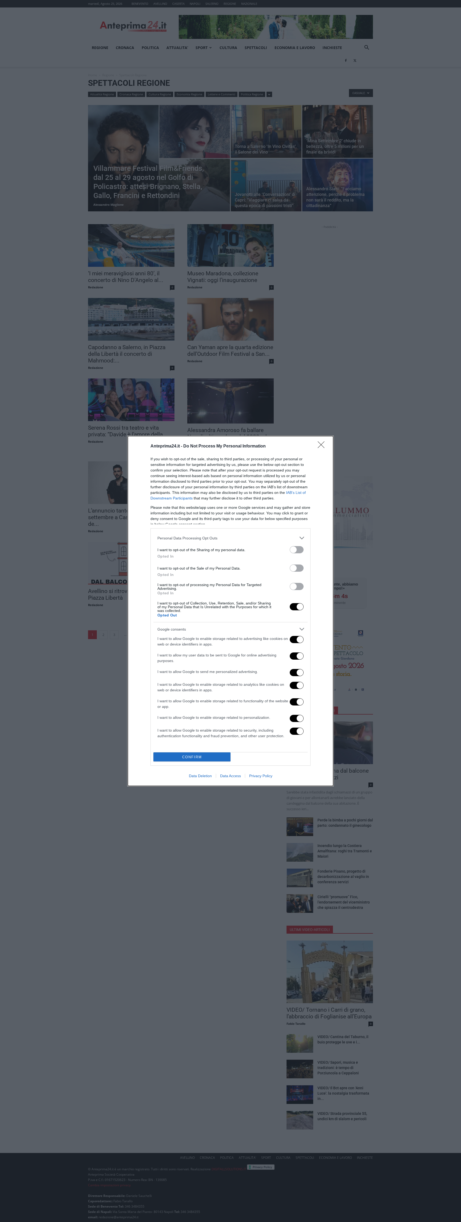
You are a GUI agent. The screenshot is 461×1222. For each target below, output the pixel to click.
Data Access (230, 776)
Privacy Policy (260, 776)
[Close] (323, 446)
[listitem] (230, 538)
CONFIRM (192, 757)
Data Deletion (200, 776)
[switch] (297, 549)
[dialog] (230, 611)
